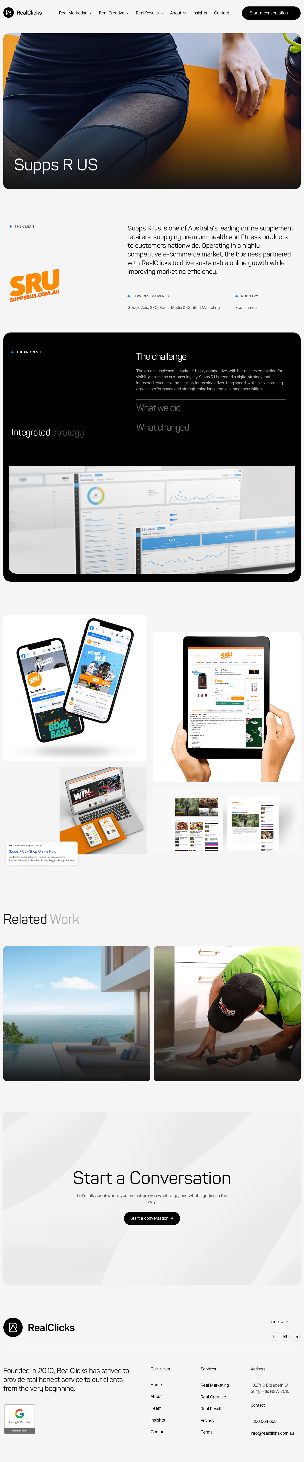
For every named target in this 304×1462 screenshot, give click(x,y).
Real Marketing (215, 1385)
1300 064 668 (264, 1421)
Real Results (212, 1408)
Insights (200, 13)
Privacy (208, 1420)
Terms (207, 1432)
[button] (75, 13)
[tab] (211, 376)
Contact (221, 13)
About (156, 1396)
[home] (24, 13)
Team (156, 1408)
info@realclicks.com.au (272, 1433)
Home (156, 1384)
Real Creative (213, 1397)
